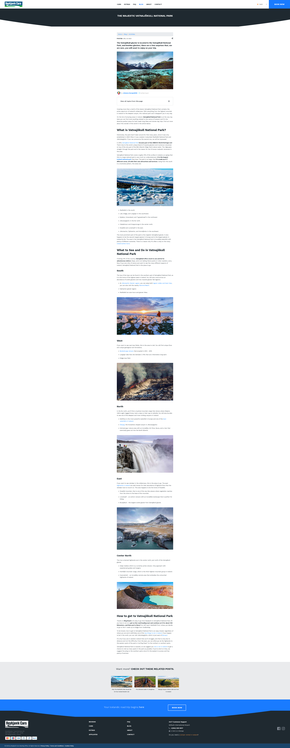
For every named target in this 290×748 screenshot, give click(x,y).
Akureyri (164, 635)
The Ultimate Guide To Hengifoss (145, 689)
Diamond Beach (144, 285)
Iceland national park (124, 159)
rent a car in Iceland (160, 646)
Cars (119, 4)
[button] (261, 4)
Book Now (279, 4)
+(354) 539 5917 (177, 728)
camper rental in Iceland (189, 735)
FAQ (134, 4)
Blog (141, 4)
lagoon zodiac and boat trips (162, 283)
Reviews (92, 722)
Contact (158, 4)
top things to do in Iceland (153, 633)
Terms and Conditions (57, 746)
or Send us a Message (177, 731)
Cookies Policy (69, 746)
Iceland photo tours (123, 243)
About (149, 4)
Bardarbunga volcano (127, 351)
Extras (127, 4)
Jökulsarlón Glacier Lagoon (131, 283)
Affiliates (93, 734)
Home (120, 34)
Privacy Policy (44, 746)
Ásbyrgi (122, 424)
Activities (132, 34)
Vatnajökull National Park (130, 143)
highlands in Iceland (123, 485)
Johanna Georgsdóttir (130, 93)
